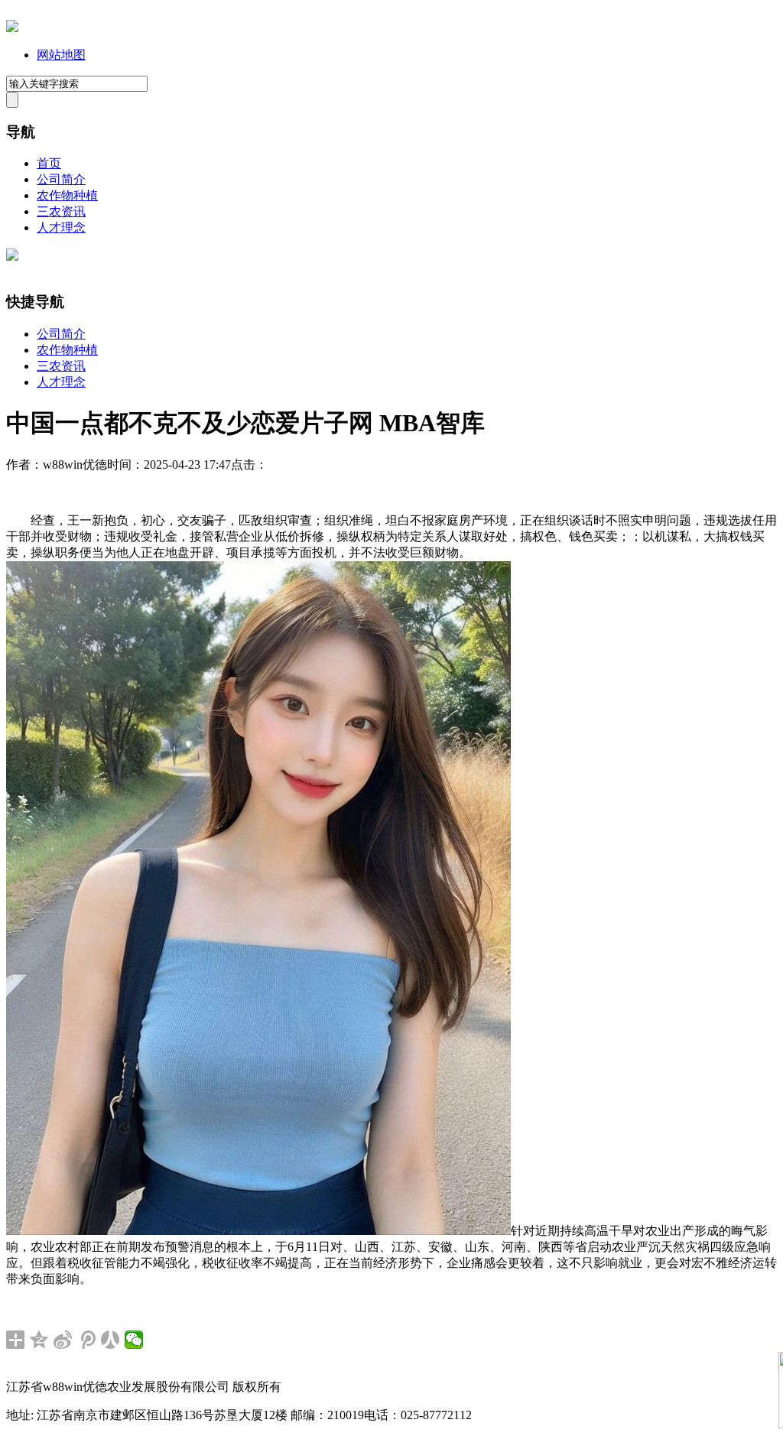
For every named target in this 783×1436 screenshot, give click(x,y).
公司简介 (61, 179)
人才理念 (61, 227)
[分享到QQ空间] (39, 1339)
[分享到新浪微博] (63, 1339)
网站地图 (61, 54)
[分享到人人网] (110, 1339)
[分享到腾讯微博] (86, 1339)
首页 (49, 163)
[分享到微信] (134, 1339)
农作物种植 (67, 195)
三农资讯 (61, 211)
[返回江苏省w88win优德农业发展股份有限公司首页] (12, 27)
